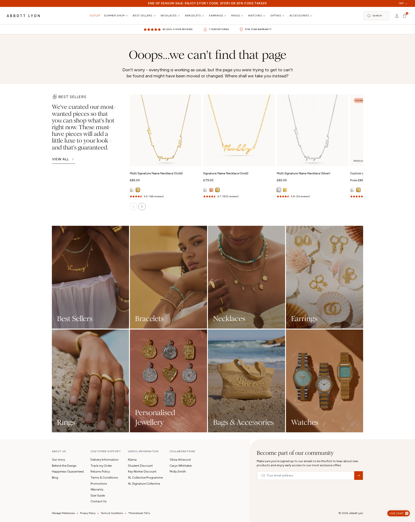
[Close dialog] (268, 191)
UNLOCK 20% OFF (207, 302)
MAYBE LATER (207, 319)
